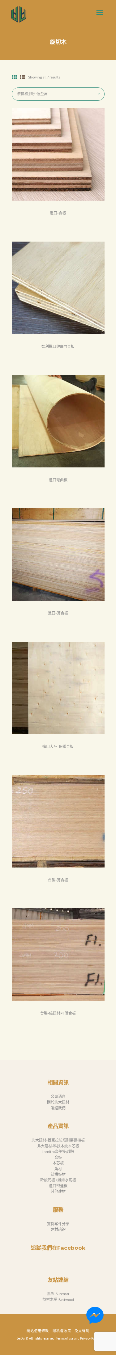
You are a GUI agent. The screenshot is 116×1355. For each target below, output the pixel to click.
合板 (58, 1157)
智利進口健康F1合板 (58, 346)
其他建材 (58, 1191)
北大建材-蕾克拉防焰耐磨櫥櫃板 (58, 1140)
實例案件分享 (58, 1224)
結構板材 (58, 1174)
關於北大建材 (58, 1102)
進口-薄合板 (58, 613)
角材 (58, 1169)
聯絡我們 (58, 1108)
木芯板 (58, 1163)
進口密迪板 (58, 1186)
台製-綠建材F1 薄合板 (58, 1013)
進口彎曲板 (58, 480)
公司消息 (58, 1096)
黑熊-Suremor (58, 1293)
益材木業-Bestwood (58, 1299)
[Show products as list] (22, 77)
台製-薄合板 (58, 880)
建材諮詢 (58, 1229)
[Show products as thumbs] (14, 77)
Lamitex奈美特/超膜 (58, 1151)
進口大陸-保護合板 (58, 746)
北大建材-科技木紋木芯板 (58, 1146)
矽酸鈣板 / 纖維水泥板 (58, 1180)
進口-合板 (58, 213)
